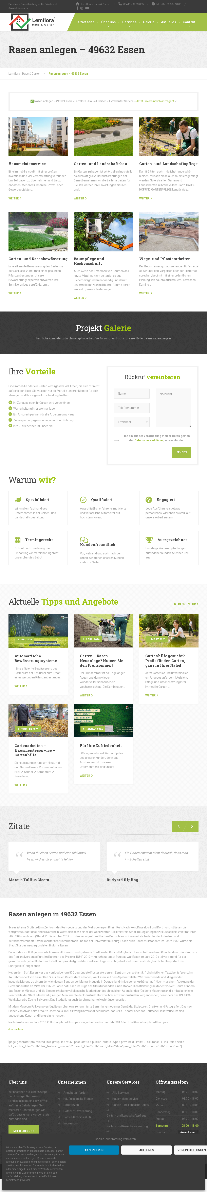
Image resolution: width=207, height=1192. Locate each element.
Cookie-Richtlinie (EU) (77, 1117)
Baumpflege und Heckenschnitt (89, 261)
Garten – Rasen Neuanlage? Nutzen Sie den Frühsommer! (101, 660)
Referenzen (71, 1104)
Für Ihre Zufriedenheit (101, 745)
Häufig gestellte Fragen (78, 1098)
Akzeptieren (94, 1150)
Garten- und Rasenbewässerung (38, 258)
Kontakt (189, 22)
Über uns (108, 22)
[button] (190, 826)
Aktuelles (168, 22)
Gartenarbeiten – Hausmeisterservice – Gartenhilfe (35, 750)
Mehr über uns (23, 1131)
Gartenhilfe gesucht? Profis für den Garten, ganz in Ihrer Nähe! (165, 660)
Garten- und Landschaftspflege (168, 163)
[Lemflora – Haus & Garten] (31, 22)
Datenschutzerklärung (149, 440)
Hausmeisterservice (27, 163)
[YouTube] (87, 8)
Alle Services (120, 1092)
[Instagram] (82, 8)
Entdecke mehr (184, 604)
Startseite (86, 22)
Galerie (148, 22)
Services (129, 22)
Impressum (70, 1123)
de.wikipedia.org (16, 1029)
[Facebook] (77, 8)
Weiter (20, 686)
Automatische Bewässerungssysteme (36, 658)
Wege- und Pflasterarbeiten (165, 258)
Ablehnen (146, 1150)
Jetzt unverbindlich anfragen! (155, 101)
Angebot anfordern (75, 1092)
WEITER (13, 198)
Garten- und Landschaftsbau (100, 163)
